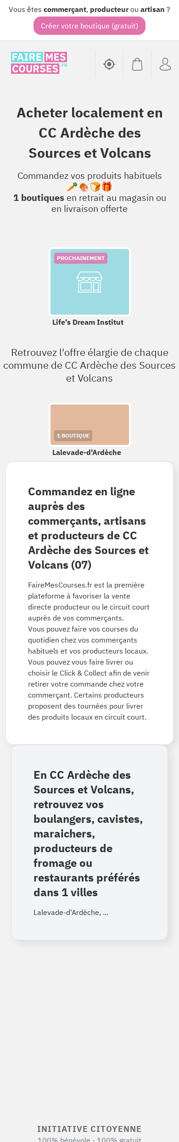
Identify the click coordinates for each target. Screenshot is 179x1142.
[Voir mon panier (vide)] (137, 64)
